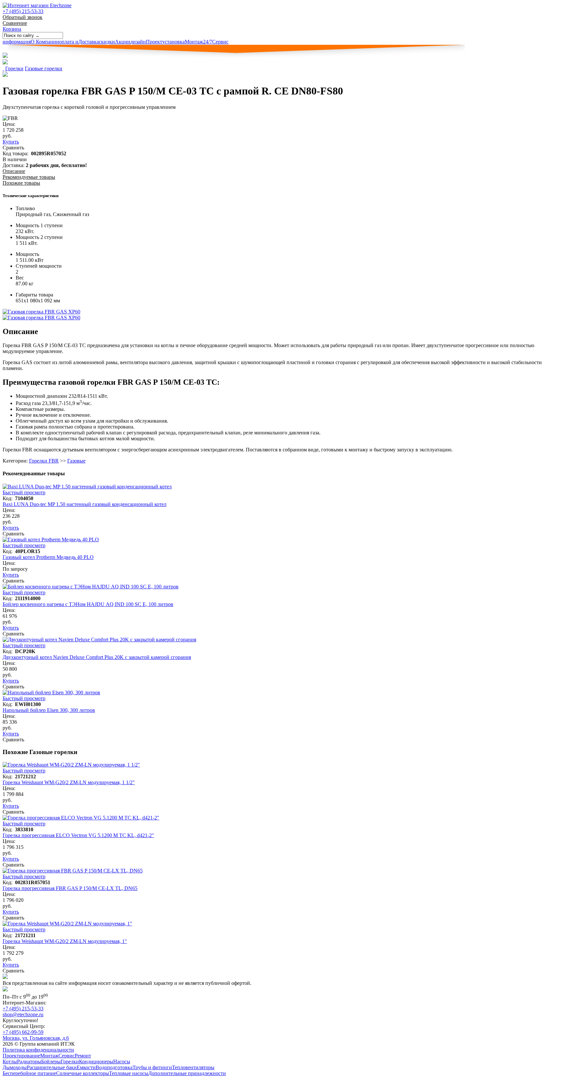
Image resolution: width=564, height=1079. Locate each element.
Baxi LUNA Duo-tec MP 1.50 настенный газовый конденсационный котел (84, 504)
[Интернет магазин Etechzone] (37, 5)
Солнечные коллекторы (82, 1073)
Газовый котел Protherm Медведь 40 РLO (48, 557)
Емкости (86, 1067)
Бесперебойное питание (29, 1073)
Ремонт (83, 1055)
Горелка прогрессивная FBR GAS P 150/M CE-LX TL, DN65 (70, 888)
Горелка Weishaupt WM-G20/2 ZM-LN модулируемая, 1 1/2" (69, 782)
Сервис (215, 41)
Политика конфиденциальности (38, 1050)
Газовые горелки (43, 68)
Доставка (79, 41)
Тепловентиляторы (193, 1067)
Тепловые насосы (128, 1073)
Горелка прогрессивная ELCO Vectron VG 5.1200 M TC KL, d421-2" (78, 835)
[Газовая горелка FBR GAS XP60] (41, 311)
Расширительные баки (52, 1067)
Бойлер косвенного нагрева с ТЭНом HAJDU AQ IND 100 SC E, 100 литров (88, 604)
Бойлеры (51, 1061)
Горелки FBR (44, 461)
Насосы (121, 1061)
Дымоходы (15, 1067)
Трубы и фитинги (152, 1067)
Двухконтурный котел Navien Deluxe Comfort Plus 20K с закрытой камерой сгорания (97, 657)
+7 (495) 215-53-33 (23, 11)
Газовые (76, 461)
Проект (146, 41)
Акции (114, 41)
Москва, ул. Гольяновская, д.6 (36, 1038)
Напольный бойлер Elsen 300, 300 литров (49, 710)
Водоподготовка (114, 1067)
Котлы (10, 1061)
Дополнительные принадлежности (187, 1073)
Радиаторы (29, 1061)
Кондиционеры (96, 1061)
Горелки (14, 68)
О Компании (31, 41)
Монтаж (182, 41)
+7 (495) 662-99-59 (23, 1032)
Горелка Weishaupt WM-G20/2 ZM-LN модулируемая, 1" (65, 941)
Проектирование (21, 1055)
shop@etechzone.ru (23, 1014)
